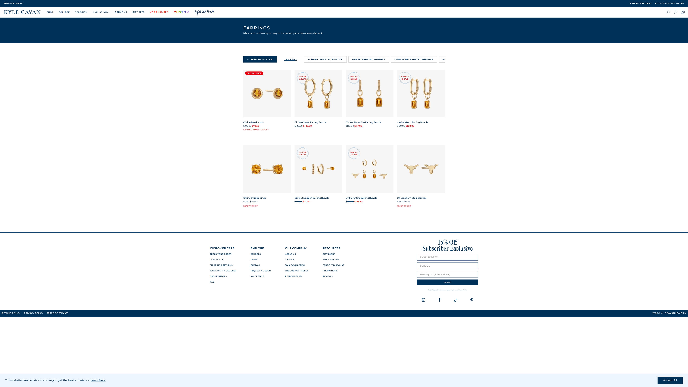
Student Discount (333, 265)
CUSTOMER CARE (222, 248)
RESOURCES (331, 248)
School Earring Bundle (325, 59)
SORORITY (81, 12)
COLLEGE (64, 12)
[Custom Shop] (181, 12)
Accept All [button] (670, 380)
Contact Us (216, 260)
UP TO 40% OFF (159, 12)
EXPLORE (257, 248)
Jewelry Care (331, 260)
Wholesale (257, 276)
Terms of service (57, 313)
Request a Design (261, 271)
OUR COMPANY (296, 248)
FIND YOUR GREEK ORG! (15, 3)
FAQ (212, 282)
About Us (290, 254)
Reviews (328, 276)
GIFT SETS (138, 12)
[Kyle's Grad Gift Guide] (204, 12)
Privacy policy (33, 313)
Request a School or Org (669, 3)
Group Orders (218, 276)
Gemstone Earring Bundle (414, 59)
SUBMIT (447, 282)
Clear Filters (290, 59)
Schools (256, 254)
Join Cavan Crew (295, 265)
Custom (255, 265)
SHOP (50, 12)
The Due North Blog (297, 271)
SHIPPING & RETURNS (640, 3)
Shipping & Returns (221, 265)
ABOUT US (121, 12)
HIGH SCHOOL (100, 12)
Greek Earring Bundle (368, 59)
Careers (290, 260)
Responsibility (293, 276)
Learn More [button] (98, 380)
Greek (254, 260)
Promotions (330, 271)
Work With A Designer (223, 271)
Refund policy (11, 313)
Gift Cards (329, 254)
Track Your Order (220, 254)
